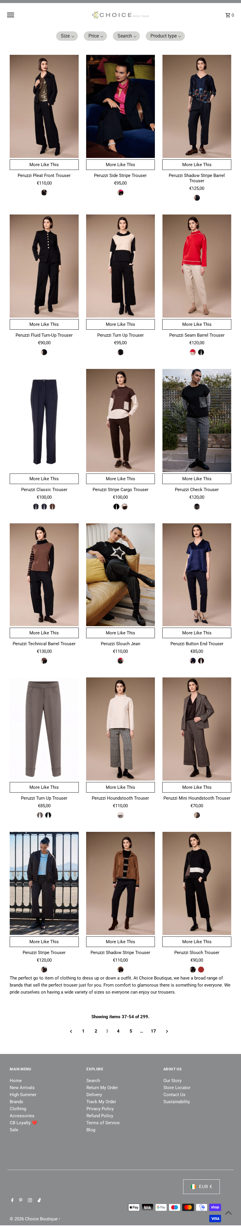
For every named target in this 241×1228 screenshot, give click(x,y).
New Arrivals (22, 1087)
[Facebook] (12, 1201)
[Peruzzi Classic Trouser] (44, 420)
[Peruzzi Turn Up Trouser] (120, 266)
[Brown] (52, 507)
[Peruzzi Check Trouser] (196, 420)
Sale (14, 1129)
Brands (16, 1101)
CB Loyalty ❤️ (23, 1122)
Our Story (172, 1080)
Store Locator (176, 1087)
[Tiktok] (38, 1201)
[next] (167, 1031)
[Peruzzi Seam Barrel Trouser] (196, 266)
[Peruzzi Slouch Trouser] (196, 883)
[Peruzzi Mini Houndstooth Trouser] (196, 729)
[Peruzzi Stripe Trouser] (44, 883)
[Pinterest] (20, 1201)
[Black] (44, 192)
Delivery (94, 1094)
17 (153, 1031)
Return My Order (102, 1087)
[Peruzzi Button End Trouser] (196, 574)
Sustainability (176, 1101)
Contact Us (174, 1094)
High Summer (23, 1094)
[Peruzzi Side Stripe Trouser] (120, 106)
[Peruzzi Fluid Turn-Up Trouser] (44, 266)
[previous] (71, 1031)
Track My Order (101, 1101)
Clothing (18, 1108)
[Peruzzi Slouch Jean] (120, 574)
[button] (67, 36)
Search (93, 1080)
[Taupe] (40, 815)
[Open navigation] (47, 15)
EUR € (205, 1186)
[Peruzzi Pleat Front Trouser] (44, 106)
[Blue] (197, 198)
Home (16, 1080)
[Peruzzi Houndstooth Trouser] (120, 729)
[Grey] (197, 507)
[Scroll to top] (228, 1212)
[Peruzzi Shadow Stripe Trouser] (120, 883)
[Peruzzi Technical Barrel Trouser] (44, 574)
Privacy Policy (100, 1108)
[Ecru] (193, 352)
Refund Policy (99, 1115)
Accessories (22, 1115)
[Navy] (44, 507)
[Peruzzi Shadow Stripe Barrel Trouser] (196, 106)
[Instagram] (29, 1201)
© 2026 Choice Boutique (34, 1219)
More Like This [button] (44, 164)
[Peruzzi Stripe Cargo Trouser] (120, 420)
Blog (90, 1129)
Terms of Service (103, 1122)
